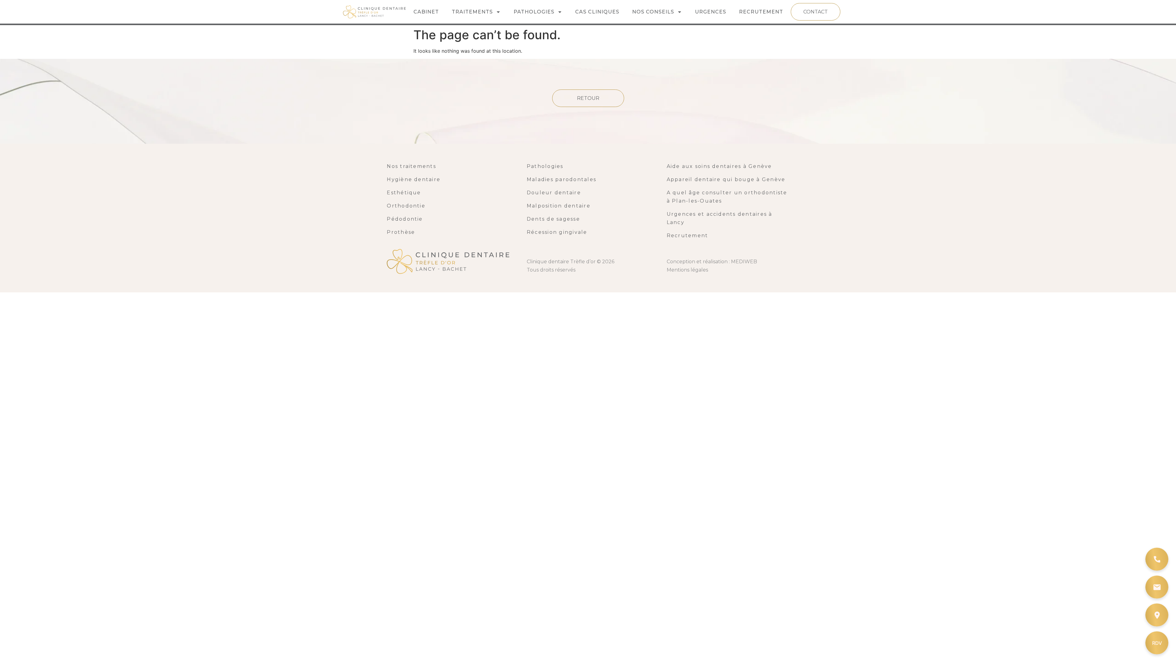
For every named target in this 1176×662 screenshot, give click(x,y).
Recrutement (761, 12)
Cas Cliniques (597, 12)
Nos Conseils (653, 12)
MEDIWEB (744, 261)
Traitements (472, 12)
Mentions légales (687, 270)
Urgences (710, 12)
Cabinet (426, 12)
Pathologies (534, 12)
